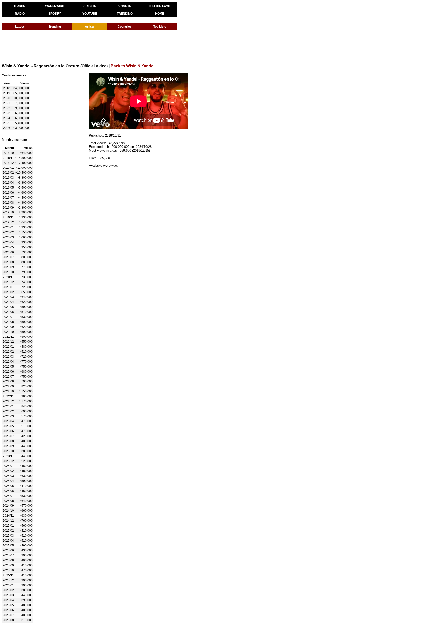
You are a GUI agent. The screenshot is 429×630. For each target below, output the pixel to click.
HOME (159, 13)
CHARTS (124, 6)
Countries (125, 26)
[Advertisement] (92, 47)
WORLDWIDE (54, 6)
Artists (90, 26)
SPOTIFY (54, 13)
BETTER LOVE (159, 6)
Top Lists (159, 26)
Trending (55, 26)
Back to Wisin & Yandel (132, 66)
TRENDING (125, 13)
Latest (19, 26)
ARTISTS (89, 6)
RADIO (20, 13)
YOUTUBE (89, 13)
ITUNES (19, 6)
